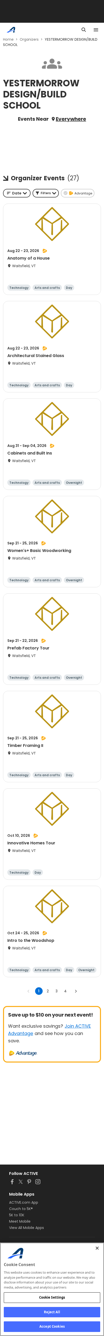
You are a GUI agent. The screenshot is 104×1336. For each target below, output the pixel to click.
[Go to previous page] (28, 991)
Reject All (52, 1312)
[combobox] (17, 193)
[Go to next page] (76, 991)
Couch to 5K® (21, 1208)
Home (8, 39)
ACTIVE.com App (23, 1202)
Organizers (29, 39)
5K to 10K (16, 1215)
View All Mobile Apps (26, 1227)
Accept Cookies (52, 1326)
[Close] (97, 1248)
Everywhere (71, 118)
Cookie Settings (52, 1297)
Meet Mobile (20, 1221)
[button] (46, 193)
